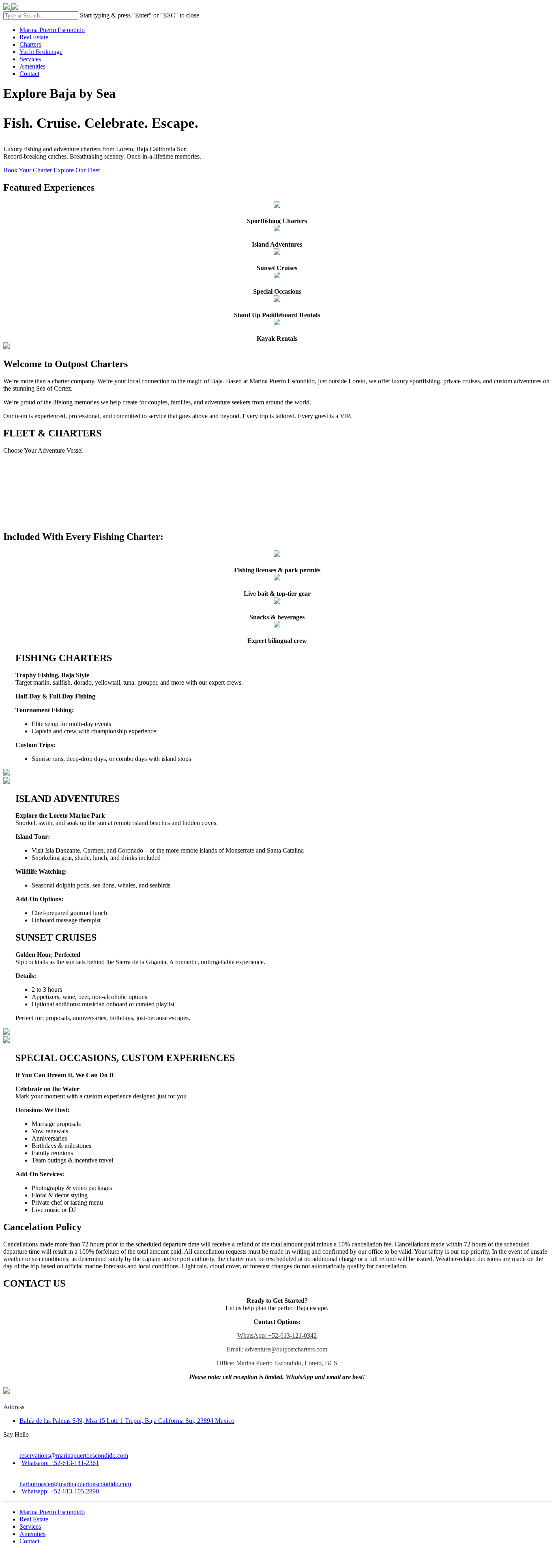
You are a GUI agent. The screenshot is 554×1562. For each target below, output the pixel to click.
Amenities (32, 66)
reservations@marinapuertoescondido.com (73, 1455)
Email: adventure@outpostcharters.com (277, 1349)
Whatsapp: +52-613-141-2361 (60, 1462)
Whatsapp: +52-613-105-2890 (60, 1491)
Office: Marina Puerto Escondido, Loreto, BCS (277, 1363)
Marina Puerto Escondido (52, 29)
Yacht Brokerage (40, 51)
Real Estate (33, 37)
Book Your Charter (27, 170)
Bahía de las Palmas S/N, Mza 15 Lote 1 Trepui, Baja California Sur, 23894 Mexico (126, 1420)
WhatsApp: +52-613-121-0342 (277, 1335)
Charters (30, 44)
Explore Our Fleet (77, 170)
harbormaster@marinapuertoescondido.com (75, 1483)
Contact (29, 73)
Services (30, 59)
